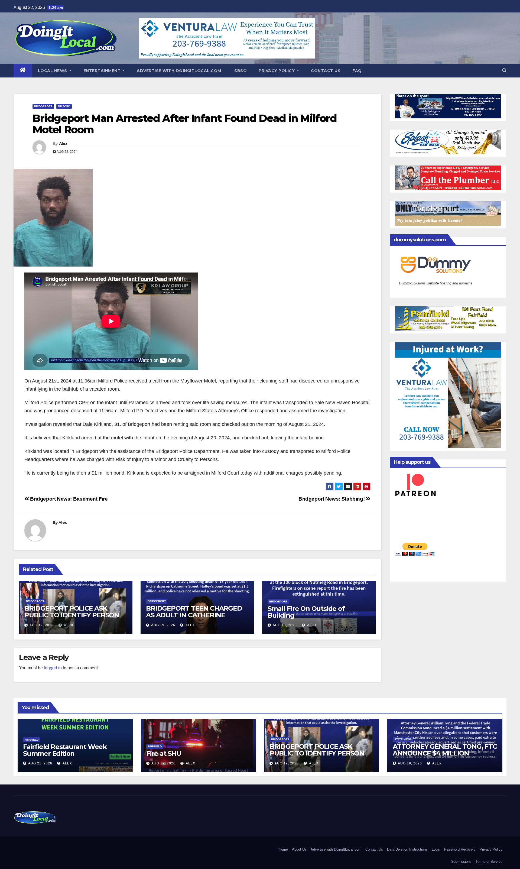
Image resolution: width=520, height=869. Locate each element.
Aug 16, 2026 (285, 625)
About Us (299, 849)
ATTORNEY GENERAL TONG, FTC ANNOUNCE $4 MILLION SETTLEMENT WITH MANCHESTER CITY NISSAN (445, 756)
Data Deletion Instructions (407, 849)
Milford (64, 106)
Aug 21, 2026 (40, 763)
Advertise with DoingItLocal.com (179, 70)
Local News (53, 70)
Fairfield (31, 739)
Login (436, 849)
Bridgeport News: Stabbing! (332, 499)
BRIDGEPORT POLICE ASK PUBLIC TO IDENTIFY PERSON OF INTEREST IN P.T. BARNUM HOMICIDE (71, 618)
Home (283, 849)
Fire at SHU (163, 753)
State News (403, 739)
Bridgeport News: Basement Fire (68, 499)
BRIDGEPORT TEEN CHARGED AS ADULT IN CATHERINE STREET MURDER (194, 615)
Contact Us (325, 70)
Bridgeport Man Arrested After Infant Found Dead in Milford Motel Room (184, 124)
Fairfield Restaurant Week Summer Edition (65, 750)
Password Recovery (460, 849)
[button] (504, 70)
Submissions (461, 862)
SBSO (240, 70)
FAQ (357, 70)
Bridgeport (43, 106)
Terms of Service (489, 862)
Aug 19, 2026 (42, 625)
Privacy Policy (277, 70)
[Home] (23, 70)
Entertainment (102, 70)
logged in (53, 668)
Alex (63, 143)
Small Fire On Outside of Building (306, 612)
